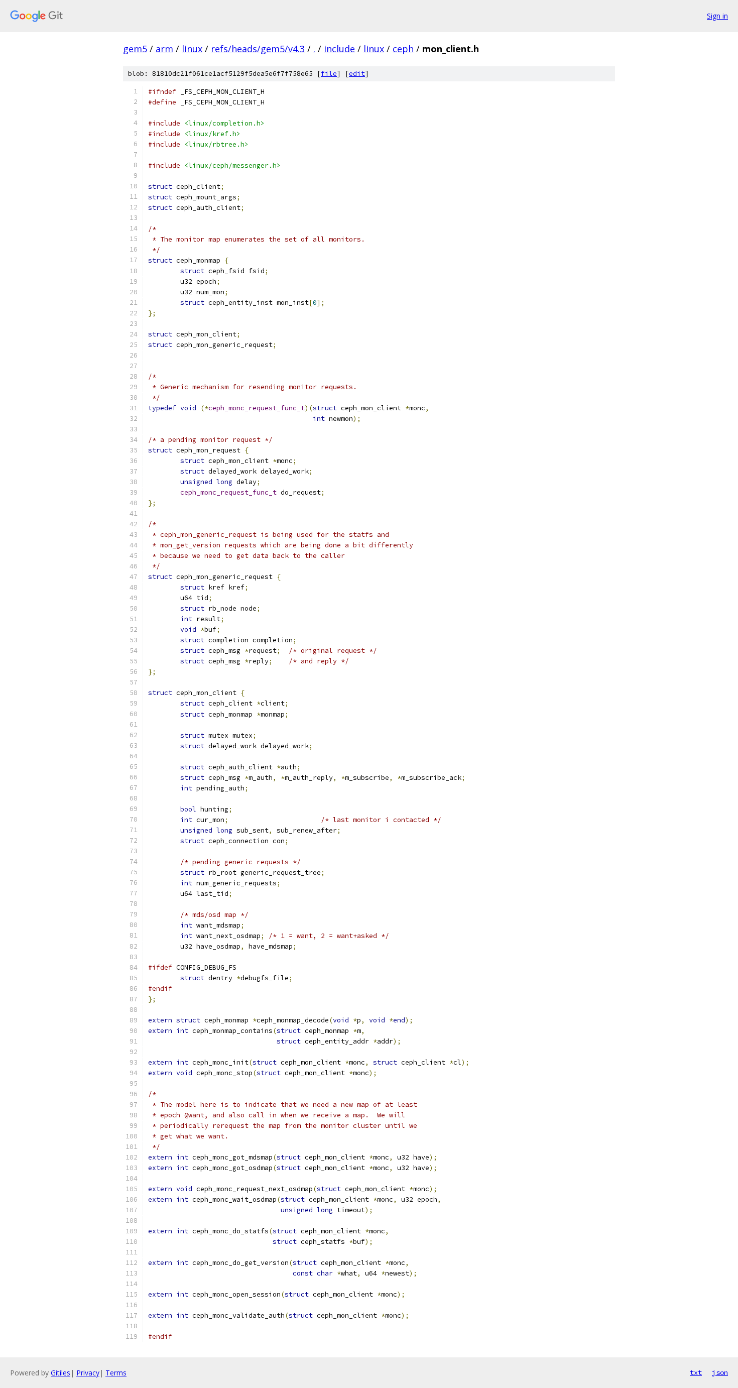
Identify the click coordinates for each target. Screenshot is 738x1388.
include (339, 49)
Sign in (717, 16)
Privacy (87, 1372)
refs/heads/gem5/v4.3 (258, 49)
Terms (116, 1372)
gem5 (135, 49)
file (329, 73)
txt (696, 1372)
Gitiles (60, 1372)
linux (192, 49)
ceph (403, 49)
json (720, 1372)
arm (164, 49)
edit (357, 73)
